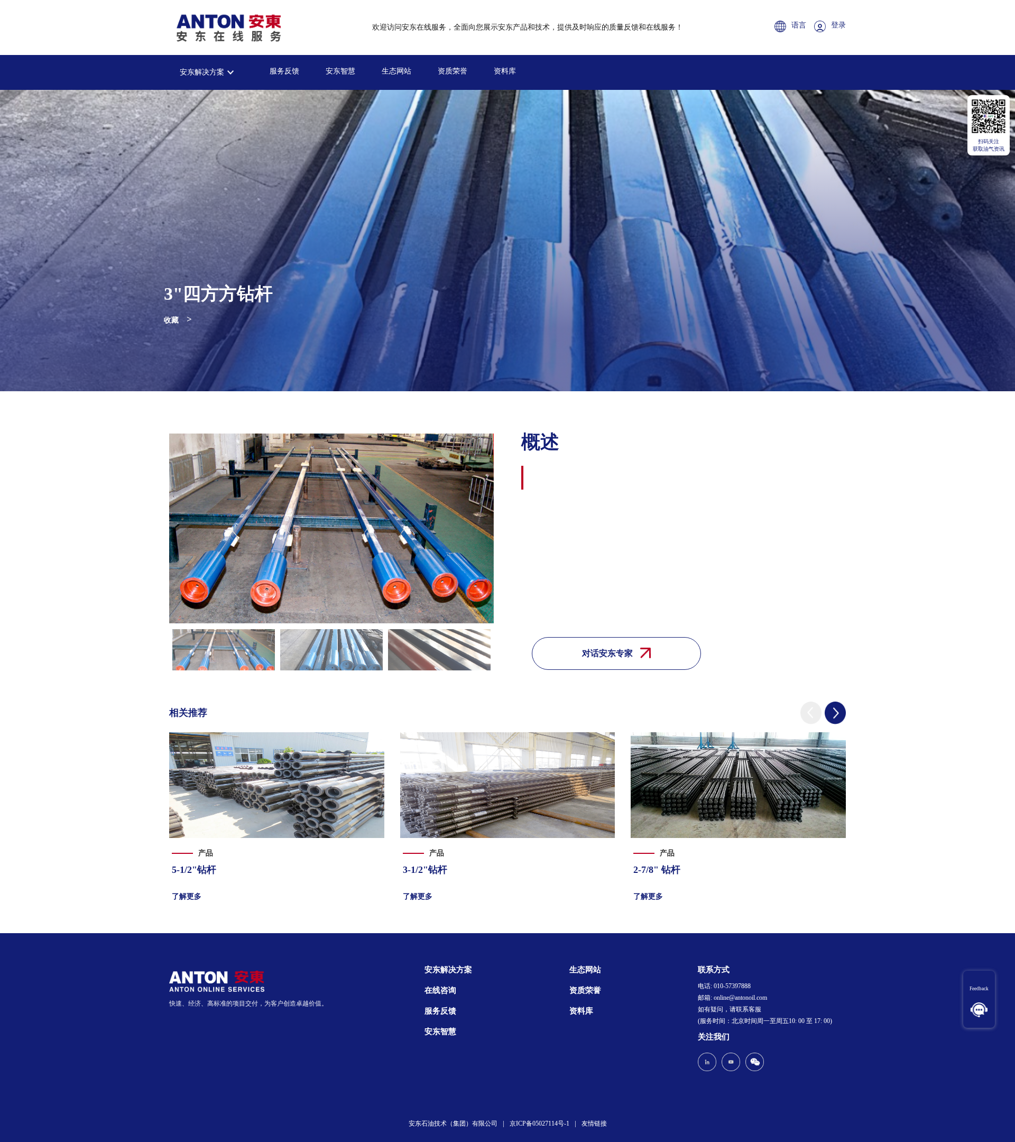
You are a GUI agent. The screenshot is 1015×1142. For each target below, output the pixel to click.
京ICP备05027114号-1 (539, 1123)
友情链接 (594, 1123)
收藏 (171, 320)
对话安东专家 (608, 653)
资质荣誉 (452, 71)
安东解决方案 (202, 72)
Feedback (979, 988)
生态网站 (396, 71)
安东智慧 (340, 71)
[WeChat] (753, 1063)
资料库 (505, 71)
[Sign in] (822, 27)
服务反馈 (284, 71)
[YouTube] (731, 1063)
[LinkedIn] (708, 1063)
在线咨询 (440, 990)
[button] (811, 713)
